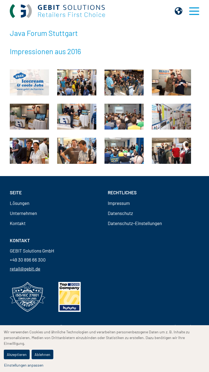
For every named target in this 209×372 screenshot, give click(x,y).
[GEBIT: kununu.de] (69, 297)
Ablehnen (42, 354)
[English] (178, 11)
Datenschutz (120, 213)
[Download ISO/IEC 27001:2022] (27, 297)
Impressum (119, 203)
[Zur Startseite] (57, 11)
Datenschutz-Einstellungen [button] (135, 223)
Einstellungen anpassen (24, 365)
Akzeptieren (17, 354)
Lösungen (19, 203)
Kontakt (18, 223)
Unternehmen (23, 213)
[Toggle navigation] (194, 11)
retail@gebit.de (25, 268)
